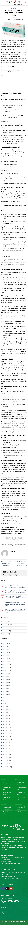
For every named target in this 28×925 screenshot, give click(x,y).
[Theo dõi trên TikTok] (7, 888)
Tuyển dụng (4, 634)
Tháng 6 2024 (5, 715)
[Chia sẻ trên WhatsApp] (7, 538)
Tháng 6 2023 (5, 752)
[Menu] (2, 3)
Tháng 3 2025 (5, 688)
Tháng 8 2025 (5, 676)
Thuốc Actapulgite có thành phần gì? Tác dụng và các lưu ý (21, 563)
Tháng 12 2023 (5, 733)
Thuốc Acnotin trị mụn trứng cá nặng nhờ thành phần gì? (7, 563)
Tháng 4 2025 (5, 685)
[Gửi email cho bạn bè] (15, 538)
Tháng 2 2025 (5, 691)
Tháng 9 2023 (5, 742)
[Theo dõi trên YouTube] (11, 888)
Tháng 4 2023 (5, 755)
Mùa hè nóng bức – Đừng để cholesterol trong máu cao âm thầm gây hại (16, 597)
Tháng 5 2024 (5, 718)
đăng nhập (11, 575)
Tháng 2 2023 (5, 761)
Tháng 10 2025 (5, 670)
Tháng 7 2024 (5, 712)
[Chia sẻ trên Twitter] (12, 538)
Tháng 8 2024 (5, 709)
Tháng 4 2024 (5, 721)
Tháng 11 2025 (5, 667)
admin (21, 19)
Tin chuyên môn (5, 625)
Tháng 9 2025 (5, 673)
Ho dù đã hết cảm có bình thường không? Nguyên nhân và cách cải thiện (15, 586)
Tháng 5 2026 (5, 649)
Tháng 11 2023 (5, 736)
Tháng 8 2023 (5, 746)
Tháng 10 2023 (5, 739)
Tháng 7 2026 (5, 643)
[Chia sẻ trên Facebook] (9, 538)
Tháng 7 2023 (5, 748)
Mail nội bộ (4, 908)
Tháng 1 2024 (5, 730)
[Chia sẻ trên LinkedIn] (21, 538)
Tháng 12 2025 (5, 664)
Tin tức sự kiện (5, 628)
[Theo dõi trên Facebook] (3, 888)
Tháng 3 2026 (5, 655)
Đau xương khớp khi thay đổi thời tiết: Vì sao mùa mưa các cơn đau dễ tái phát (16, 591)
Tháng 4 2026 (5, 652)
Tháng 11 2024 (5, 700)
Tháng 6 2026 (5, 646)
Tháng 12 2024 (5, 697)
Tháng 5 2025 (5, 682)
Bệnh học (3, 622)
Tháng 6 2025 (5, 679)
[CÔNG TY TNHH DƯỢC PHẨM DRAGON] (14, 2)
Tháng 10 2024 (5, 703)
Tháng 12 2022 (5, 767)
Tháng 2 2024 (5, 727)
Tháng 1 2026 (5, 661)
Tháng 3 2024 (5, 724)
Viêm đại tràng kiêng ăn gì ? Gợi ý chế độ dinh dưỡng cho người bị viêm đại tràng (15, 604)
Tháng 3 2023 (5, 758)
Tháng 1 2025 (5, 694)
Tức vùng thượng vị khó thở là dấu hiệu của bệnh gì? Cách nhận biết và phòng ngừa (15, 611)
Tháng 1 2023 (5, 764)
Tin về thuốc (14, 8)
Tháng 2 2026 (5, 658)
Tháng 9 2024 (5, 706)
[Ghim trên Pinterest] (18, 538)
